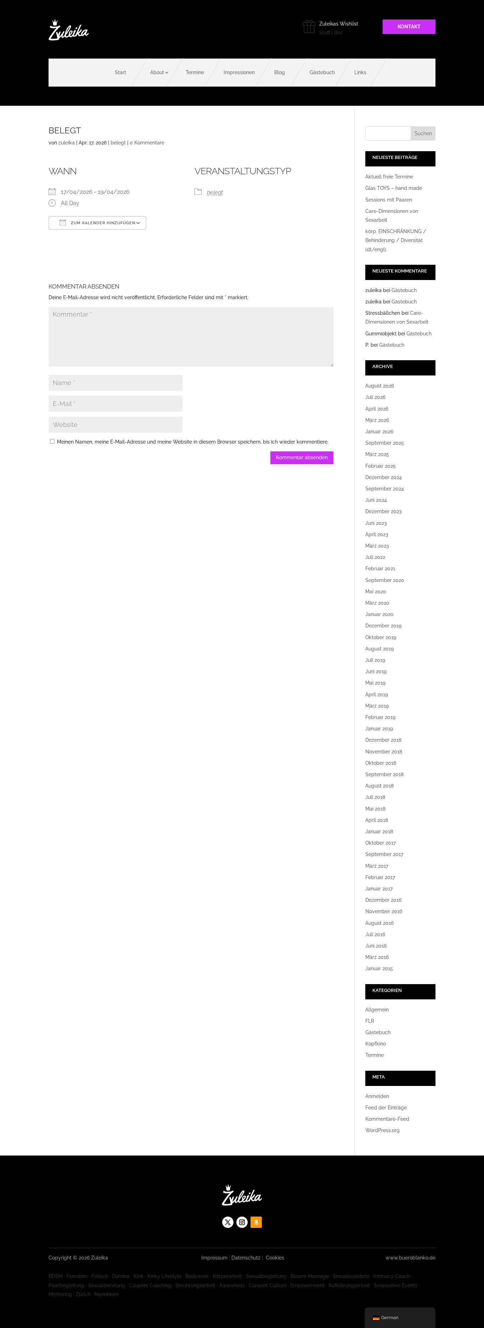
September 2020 (384, 580)
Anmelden (377, 1096)
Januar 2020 (379, 614)
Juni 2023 (376, 523)
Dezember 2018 (383, 740)
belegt (118, 143)
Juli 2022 (375, 557)
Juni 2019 (376, 671)
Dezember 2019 (383, 626)
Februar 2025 (380, 466)
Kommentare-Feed (387, 1119)
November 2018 (383, 751)
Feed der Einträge (386, 1107)
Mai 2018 (375, 809)
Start (120, 72)
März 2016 (377, 957)
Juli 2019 (375, 660)
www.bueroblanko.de (410, 1258)
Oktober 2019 (380, 637)
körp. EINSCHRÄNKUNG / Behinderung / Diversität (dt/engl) (395, 240)
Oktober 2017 (380, 843)
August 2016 (379, 923)
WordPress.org (382, 1130)
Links (360, 72)
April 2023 (376, 534)
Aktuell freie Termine (389, 177)
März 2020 (377, 603)
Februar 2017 (380, 877)
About (157, 72)
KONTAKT (409, 26)
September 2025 (384, 443)
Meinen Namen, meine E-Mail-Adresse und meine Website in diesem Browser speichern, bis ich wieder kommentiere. (192, 442)
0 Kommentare (147, 143)
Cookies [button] (275, 1258)
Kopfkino (375, 1044)
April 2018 (376, 820)
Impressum (214, 1258)
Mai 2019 (375, 683)
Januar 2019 (379, 728)
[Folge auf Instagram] (242, 1222)
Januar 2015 (379, 968)
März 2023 (377, 546)
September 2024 (384, 489)
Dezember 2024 (383, 477)
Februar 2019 (380, 717)
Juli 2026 (375, 397)
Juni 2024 (376, 500)
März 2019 (377, 706)
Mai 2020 (375, 591)
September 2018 (384, 774)
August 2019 (379, 649)
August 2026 (379, 386)
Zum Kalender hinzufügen (102, 223)
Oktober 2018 (380, 763)
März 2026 (377, 420)
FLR (369, 1021)
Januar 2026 (379, 431)
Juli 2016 (375, 934)
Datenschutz (245, 1258)
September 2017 (384, 854)
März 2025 (377, 454)
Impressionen (239, 72)
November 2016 (383, 911)
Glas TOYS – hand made (393, 188)
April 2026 (376, 409)
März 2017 (376, 866)
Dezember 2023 (383, 511)
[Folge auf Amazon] (256, 1222)
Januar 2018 (379, 831)
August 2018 (379, 786)
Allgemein (377, 1010)
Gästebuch (322, 72)
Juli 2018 (375, 797)
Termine (195, 72)
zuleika (66, 143)
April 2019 (376, 694)
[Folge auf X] (227, 1222)
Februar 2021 (380, 568)
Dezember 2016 (383, 900)
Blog (279, 72)
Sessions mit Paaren (388, 200)
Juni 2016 (376, 946)
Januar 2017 (379, 888)
